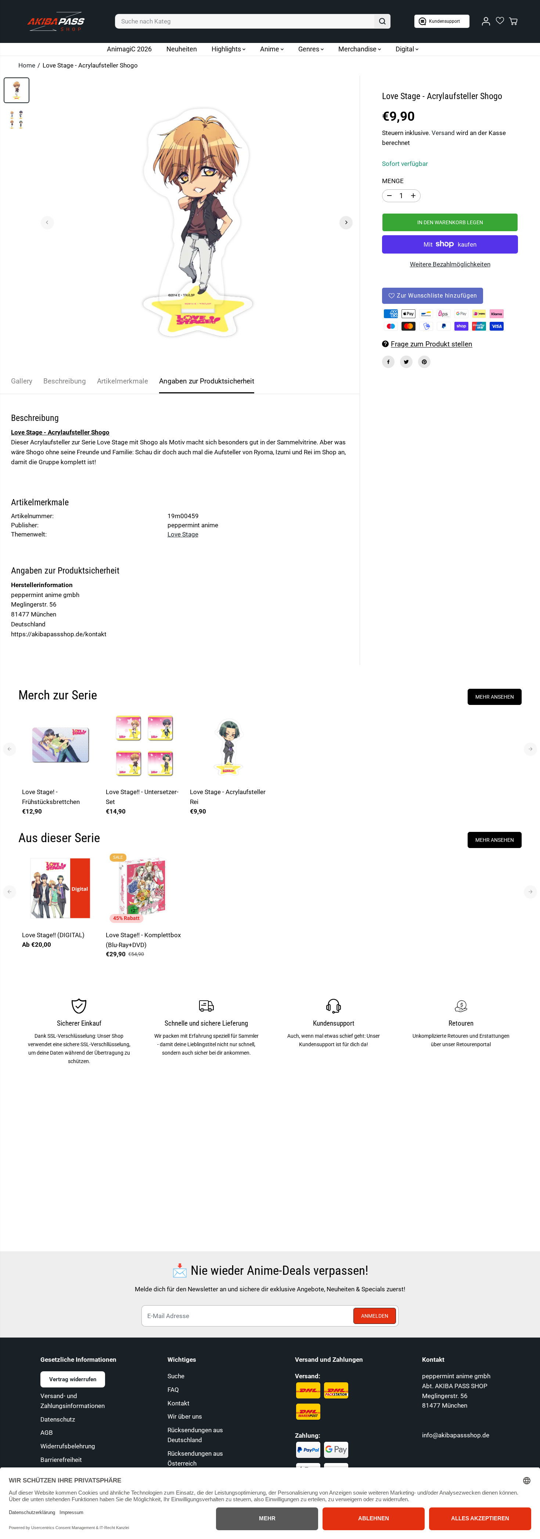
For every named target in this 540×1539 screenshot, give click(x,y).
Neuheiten (181, 49)
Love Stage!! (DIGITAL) (53, 935)
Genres (309, 49)
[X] (406, 362)
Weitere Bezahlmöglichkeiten (450, 264)
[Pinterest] (424, 362)
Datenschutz (57, 1419)
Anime (270, 49)
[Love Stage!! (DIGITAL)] (60, 888)
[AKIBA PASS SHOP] (56, 21)
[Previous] (47, 222)
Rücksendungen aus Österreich (195, 1458)
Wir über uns (185, 1416)
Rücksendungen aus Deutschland (195, 1435)
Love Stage (183, 534)
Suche (176, 1376)
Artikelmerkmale (122, 381)
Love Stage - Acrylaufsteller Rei (228, 796)
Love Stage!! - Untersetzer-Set (142, 796)
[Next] (346, 222)
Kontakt (179, 1403)
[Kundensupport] (441, 21)
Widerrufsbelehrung (67, 1446)
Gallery (21, 381)
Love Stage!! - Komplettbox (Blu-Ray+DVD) (143, 940)
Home (26, 65)
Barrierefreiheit (61, 1459)
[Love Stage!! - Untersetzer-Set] (144, 745)
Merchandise (358, 49)
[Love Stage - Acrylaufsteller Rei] (228, 745)
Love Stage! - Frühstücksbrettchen (51, 796)
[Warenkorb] (513, 21)
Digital (405, 49)
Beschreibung (64, 381)
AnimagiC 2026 (129, 49)
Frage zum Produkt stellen (431, 344)
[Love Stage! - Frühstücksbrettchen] (60, 745)
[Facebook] (388, 362)
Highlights (227, 49)
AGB (46, 1432)
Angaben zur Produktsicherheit (206, 381)
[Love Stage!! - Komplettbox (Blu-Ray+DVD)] (144, 888)
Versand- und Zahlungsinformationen (72, 1400)
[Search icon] (382, 21)
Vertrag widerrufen (72, 1379)
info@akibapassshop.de (455, 1435)
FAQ (173, 1389)
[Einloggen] (486, 21)
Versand (443, 133)
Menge (393, 181)
